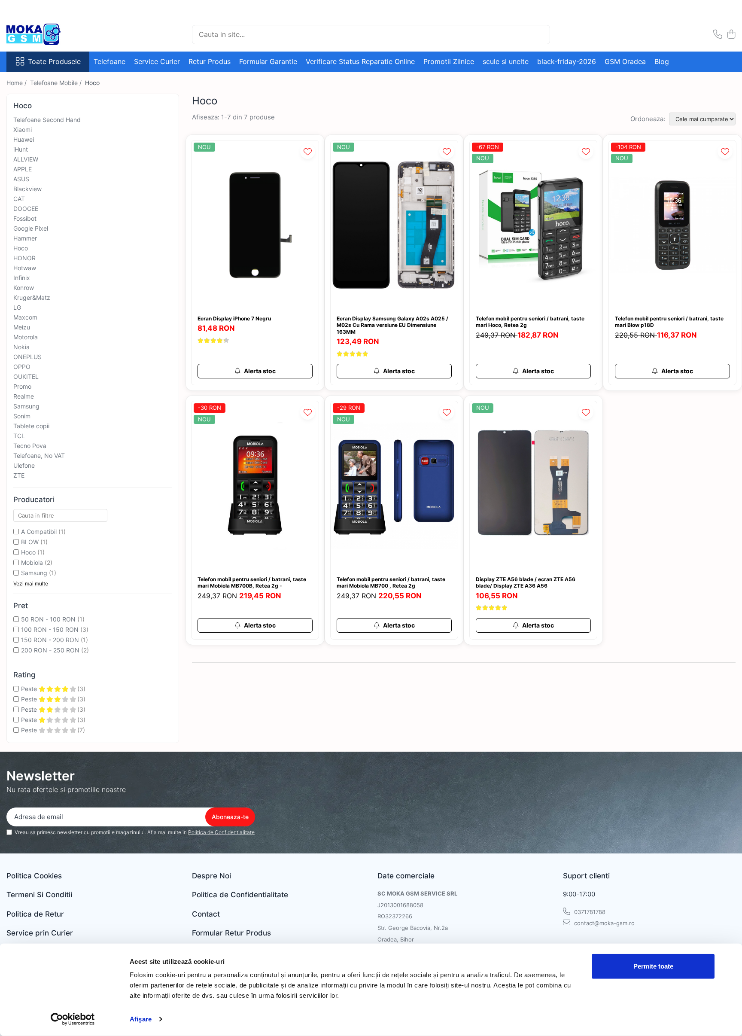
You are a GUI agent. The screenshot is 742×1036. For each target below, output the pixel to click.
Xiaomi (22, 129)
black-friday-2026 (566, 61)
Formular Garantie (268, 61)
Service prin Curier (39, 933)
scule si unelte (506, 61)
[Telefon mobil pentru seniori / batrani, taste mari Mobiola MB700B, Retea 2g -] (255, 486)
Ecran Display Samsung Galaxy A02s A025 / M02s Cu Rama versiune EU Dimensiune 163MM (392, 325)
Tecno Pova (29, 445)
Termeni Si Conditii (39, 894)
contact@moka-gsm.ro (603, 923)
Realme (23, 396)
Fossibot (24, 218)
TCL (19, 435)
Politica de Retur (35, 914)
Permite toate (653, 966)
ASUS (21, 179)
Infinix (21, 277)
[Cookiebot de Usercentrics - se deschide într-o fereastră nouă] (72, 1019)
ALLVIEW (25, 159)
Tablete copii (31, 426)
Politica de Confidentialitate (221, 832)
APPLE (22, 169)
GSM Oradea (625, 61)
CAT (19, 198)
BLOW (30, 541)
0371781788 (588, 911)
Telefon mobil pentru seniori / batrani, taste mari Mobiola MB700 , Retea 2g (391, 582)
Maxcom (25, 317)
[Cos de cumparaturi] (731, 35)
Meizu (21, 327)
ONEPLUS (27, 356)
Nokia (21, 346)
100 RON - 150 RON (50, 629)
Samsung (26, 406)
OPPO (21, 366)
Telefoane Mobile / (56, 82)
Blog (661, 61)
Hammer (25, 238)
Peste (30, 688)
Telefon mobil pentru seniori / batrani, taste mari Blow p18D (669, 322)
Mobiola (32, 562)
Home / (17, 82)
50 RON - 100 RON (48, 619)
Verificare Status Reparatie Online (360, 61)
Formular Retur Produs (231, 933)
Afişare (141, 1019)
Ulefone (24, 465)
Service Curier (157, 61)
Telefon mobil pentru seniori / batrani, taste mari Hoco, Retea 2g (530, 322)
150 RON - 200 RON (50, 639)
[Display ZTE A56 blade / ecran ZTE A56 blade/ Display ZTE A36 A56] (533, 486)
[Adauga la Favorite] (307, 151)
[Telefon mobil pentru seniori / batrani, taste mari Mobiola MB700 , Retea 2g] (394, 486)
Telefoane (109, 61)
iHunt (20, 149)
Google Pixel (30, 228)
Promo (22, 386)
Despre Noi (211, 875)
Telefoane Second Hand (47, 119)
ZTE (18, 475)
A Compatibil (39, 531)
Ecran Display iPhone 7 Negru (234, 318)
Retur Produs (210, 61)
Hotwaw (24, 267)
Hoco (20, 248)
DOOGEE (25, 208)
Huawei (23, 139)
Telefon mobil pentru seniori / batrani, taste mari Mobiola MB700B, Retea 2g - (252, 582)
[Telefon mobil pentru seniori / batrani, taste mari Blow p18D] (672, 225)
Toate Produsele (54, 61)
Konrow (23, 287)
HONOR (24, 258)
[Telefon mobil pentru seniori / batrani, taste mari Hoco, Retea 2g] (533, 225)
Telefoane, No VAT (39, 455)
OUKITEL (26, 376)
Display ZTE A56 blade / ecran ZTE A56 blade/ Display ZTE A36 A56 (525, 582)
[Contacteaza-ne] (717, 35)
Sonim (21, 416)
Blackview (27, 188)
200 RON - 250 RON (50, 650)
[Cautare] (539, 34)
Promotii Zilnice (448, 61)
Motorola (25, 337)
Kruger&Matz (31, 297)
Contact (206, 914)
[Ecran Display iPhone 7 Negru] (255, 225)
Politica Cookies (34, 875)
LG (17, 307)
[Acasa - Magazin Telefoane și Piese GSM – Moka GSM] (49, 34)
